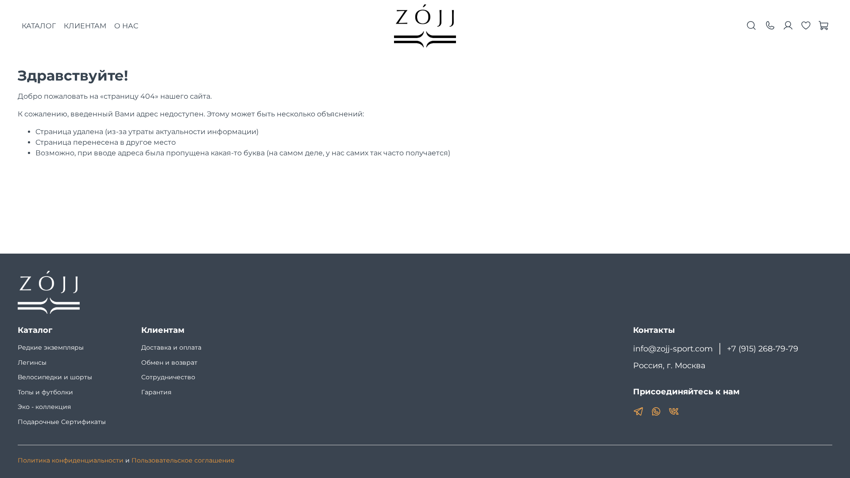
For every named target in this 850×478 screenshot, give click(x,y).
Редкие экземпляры (51, 347)
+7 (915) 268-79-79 (762, 348)
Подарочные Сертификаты (62, 422)
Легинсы (32, 362)
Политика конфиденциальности (71, 460)
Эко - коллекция (44, 407)
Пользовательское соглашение (183, 460)
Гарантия (156, 392)
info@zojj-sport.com (673, 348)
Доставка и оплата (171, 347)
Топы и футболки (45, 392)
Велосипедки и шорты (55, 377)
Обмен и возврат (169, 362)
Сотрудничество (168, 377)
